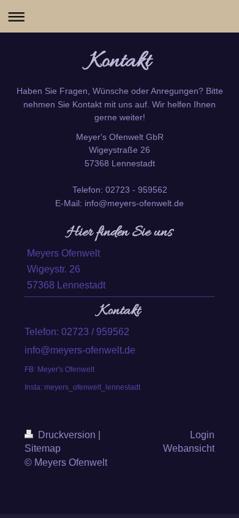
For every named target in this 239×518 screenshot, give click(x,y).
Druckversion (67, 435)
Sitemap (43, 448)
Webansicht (188, 448)
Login (202, 435)
